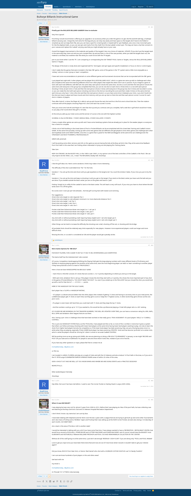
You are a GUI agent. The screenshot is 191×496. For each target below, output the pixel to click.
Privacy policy (138, 490)
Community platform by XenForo (88, 494)
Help (144, 490)
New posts (40, 10)
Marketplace (90, 7)
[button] (59, 6)
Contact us (118, 490)
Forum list (48, 10)
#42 (152, 160)
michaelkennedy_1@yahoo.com (63, 347)
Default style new (43, 490)
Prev (40, 23)
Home (40, 7)
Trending (54, 10)
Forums (48, 7)
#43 (152, 245)
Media (56, 7)
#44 (152, 380)
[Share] (149, 27)
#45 (152, 400)
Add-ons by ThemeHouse (111, 494)
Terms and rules (127, 490)
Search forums (63, 10)
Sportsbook (67, 7)
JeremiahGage (42, 20)
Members (78, 7)
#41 (152, 27)
